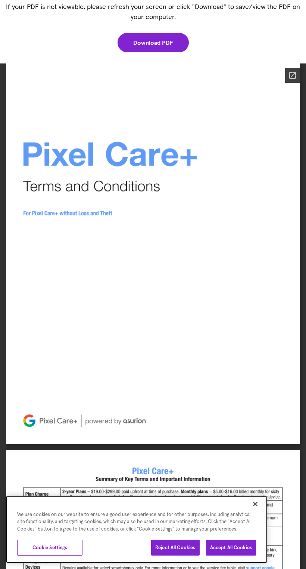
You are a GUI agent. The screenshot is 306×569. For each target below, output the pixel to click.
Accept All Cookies (231, 547)
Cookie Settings (50, 547)
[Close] (255, 504)
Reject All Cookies (175, 547)
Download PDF (153, 42)
